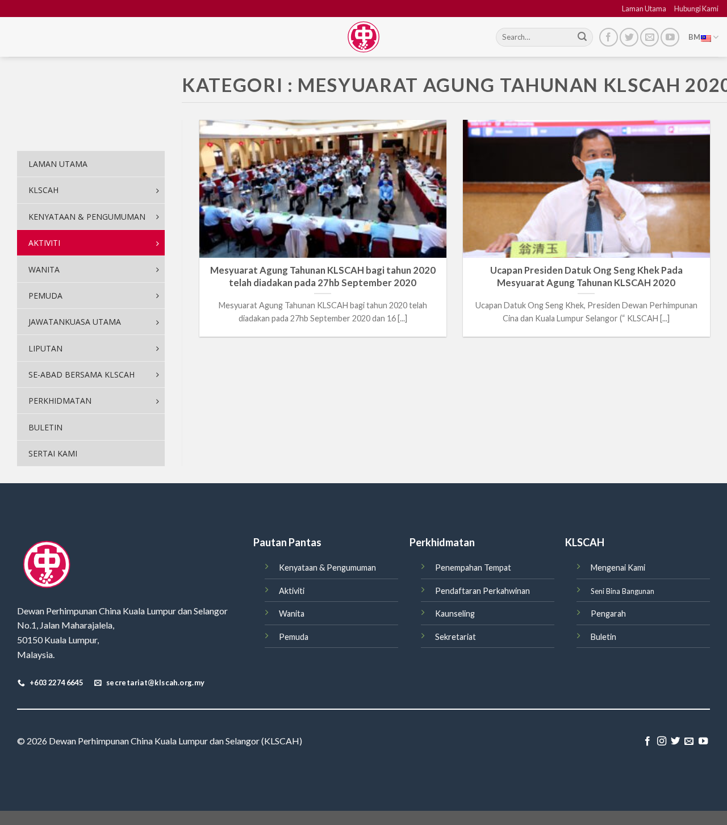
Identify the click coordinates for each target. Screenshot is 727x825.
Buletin (603, 637)
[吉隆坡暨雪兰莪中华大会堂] (363, 37)
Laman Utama (644, 8)
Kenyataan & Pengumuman (327, 567)
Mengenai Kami (618, 567)
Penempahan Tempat (473, 567)
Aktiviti (291, 591)
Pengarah (608, 613)
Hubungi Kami (696, 8)
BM (694, 36)
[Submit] (582, 37)
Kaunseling (455, 613)
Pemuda (293, 637)
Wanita (291, 613)
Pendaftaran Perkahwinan (482, 591)
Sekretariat (455, 637)
